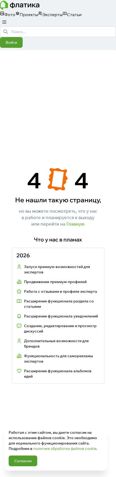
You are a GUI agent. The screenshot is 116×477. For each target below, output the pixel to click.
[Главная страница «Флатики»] (58, 5)
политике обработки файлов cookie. (65, 448)
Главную (75, 224)
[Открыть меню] (4, 22)
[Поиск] (5, 31)
